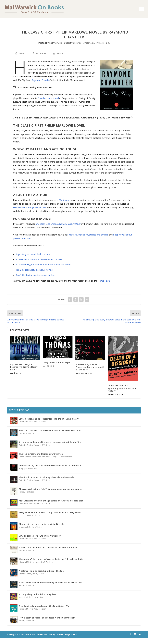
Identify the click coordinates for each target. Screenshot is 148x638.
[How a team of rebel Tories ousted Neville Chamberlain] (13, 619)
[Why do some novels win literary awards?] (13, 537)
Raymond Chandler (41, 80)
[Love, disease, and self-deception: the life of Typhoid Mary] (13, 420)
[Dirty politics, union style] (58, 347)
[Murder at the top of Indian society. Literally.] (13, 526)
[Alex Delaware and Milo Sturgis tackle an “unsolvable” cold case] (13, 502)
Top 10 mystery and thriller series (33, 254)
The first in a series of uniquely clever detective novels (46, 477)
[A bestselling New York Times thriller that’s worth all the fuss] (90, 348)
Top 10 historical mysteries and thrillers (35, 274)
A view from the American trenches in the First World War (48, 547)
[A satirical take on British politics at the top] (13, 572)
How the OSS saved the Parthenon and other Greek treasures (50, 430)
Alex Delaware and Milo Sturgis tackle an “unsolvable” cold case (51, 500)
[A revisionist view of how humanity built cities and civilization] (13, 584)
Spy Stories (40, 597)
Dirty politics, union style (56, 362)
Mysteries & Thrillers (93, 42)
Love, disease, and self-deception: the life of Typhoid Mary (49, 418)
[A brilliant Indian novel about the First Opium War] (13, 608)
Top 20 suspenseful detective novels (34, 269)
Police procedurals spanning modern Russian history (122, 388)
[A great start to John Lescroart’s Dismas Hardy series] (25, 348)
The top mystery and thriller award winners (41, 453)
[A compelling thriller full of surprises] (13, 596)
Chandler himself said (48, 98)
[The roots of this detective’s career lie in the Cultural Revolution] (13, 561)
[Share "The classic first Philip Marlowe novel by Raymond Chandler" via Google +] (75, 299)
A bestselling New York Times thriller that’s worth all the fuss (89, 367)
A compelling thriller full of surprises (37, 594)
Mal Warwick (55, 42)
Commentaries (25, 457)
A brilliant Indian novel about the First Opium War (44, 606)
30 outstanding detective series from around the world (43, 264)
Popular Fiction (40, 421)
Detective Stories (73, 42)
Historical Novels (26, 421)
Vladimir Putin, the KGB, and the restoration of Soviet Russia (50, 465)
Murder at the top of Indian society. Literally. (42, 524)
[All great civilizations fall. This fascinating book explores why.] (13, 491)
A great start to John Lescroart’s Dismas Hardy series (24, 367)
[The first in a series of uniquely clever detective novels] (13, 479)
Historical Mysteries (27, 562)
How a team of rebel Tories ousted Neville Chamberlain (47, 617)
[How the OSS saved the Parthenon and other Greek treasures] (13, 432)
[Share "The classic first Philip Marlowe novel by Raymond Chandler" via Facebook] (70, 299)
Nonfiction (30, 433)
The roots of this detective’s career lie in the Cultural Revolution (51, 559)
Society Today (38, 574)
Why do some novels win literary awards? (40, 535)
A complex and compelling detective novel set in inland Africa (50, 442)
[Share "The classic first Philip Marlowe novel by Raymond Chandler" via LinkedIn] (81, 299)
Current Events (25, 515)
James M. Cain (39, 207)
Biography (23, 468)
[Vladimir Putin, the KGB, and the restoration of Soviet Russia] (13, 467)
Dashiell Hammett (22, 207)
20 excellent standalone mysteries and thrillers (39, 259)
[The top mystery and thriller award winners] (13, 455)
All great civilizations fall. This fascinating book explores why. (50, 489)
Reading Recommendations (60, 457)
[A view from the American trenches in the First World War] (13, 549)
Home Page (104, 280)
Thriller (39, 527)
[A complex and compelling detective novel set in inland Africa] (13, 444)
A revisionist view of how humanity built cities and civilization (50, 582)
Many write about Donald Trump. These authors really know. (50, 512)
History (22, 433)
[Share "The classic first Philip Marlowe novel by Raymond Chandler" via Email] (87, 299)
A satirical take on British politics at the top (41, 571)
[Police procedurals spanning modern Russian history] (123, 358)
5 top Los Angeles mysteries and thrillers (87, 234)
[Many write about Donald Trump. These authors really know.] (13, 514)
